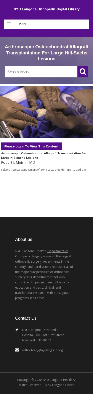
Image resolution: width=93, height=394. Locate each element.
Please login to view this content (31, 146)
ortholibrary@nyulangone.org (42, 350)
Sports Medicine (77, 170)
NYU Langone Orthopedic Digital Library (46, 9)
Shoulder (60, 170)
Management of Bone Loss (37, 170)
